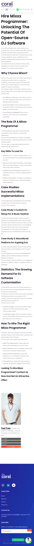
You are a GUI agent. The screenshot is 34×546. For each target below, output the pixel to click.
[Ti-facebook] (3, 485)
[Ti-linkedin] (8, 485)
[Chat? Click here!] (28, 540)
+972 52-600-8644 (23, 9)
